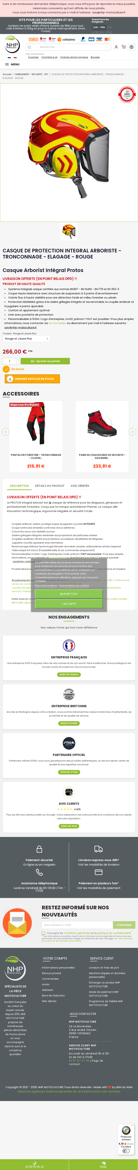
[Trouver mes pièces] (131, 47)
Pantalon (28, 591)
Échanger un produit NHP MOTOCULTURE (104, 984)
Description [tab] (19, 486)
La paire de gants (22, 587)
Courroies (33, 57)
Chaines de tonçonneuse (74, 57)
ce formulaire (57, 323)
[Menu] (132, 1126)
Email (103, 1166)
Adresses (47, 990)
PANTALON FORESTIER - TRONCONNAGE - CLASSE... (36, 456)
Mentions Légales (29, 1091)
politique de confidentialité (114, 933)
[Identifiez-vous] (116, 47)
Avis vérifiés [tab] (80, 486)
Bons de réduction (53, 995)
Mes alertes (49, 1001)
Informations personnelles (58, 967)
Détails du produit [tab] (50, 486)
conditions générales (77, 933)
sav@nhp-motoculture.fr (108, 12)
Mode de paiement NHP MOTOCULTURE (104, 994)
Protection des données (104, 1091)
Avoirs (45, 984)
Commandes (50, 979)
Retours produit (51, 973)
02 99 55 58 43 (34, 1166)
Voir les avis (69, 826)
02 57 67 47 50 (79, 1061)
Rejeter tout (69, 594)
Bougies (95, 57)
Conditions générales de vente (64, 1091)
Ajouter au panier (48, 361)
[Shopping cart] (123, 47)
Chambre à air (49, 57)
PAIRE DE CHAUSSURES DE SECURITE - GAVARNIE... (102, 456)
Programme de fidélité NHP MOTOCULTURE (106, 1003)
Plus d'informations (46, 585)
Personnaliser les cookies (74, 585)
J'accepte (69, 604)
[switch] (126, 1151)
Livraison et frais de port (104, 967)
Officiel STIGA (69, 772)
